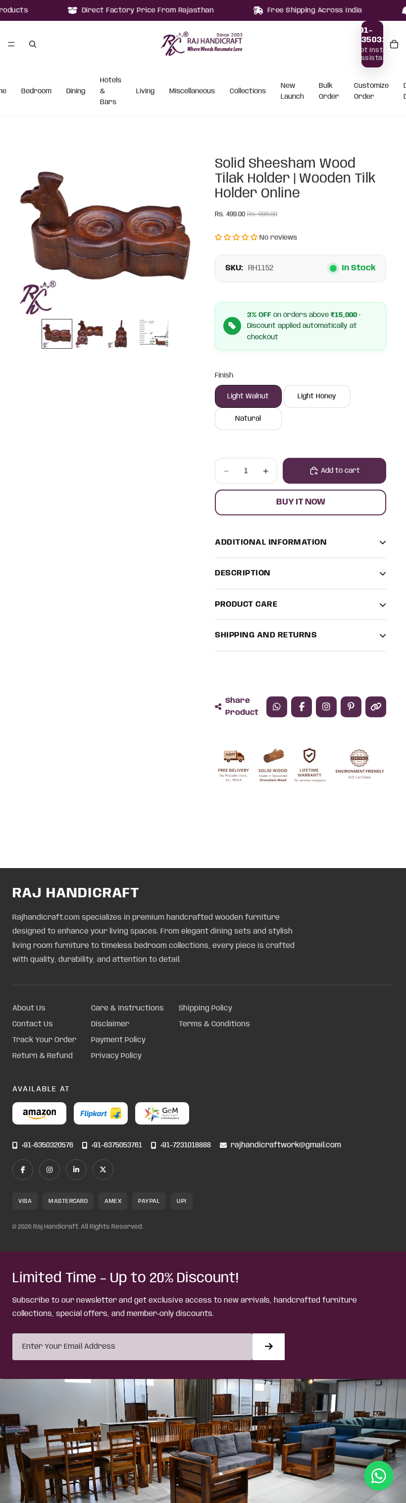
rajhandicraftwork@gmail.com (286, 1145)
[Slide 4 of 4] (154, 334)
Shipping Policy (205, 1008)
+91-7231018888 (185, 1145)
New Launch (292, 91)
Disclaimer (110, 1024)
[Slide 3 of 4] (121, 334)
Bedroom (36, 91)
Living (145, 91)
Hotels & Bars (110, 91)
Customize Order (371, 91)
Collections (248, 91)
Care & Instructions (127, 1008)
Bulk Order (329, 91)
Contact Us (32, 1024)
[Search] (33, 44)
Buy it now (300, 502)
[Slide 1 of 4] (57, 334)
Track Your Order (44, 1040)
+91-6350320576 (47, 1145)
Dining (75, 91)
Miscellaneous (192, 91)
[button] (236, 237)
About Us (29, 1008)
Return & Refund (42, 1056)
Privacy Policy (116, 1056)
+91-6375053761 (117, 1145)
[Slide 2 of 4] (89, 334)
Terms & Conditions (214, 1024)
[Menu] (11, 44)
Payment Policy (118, 1040)
